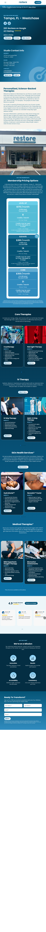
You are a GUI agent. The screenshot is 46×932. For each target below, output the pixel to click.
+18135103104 (8, 70)
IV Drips (17, 38)
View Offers (32, 7)
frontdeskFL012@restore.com (12, 72)
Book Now (8, 75)
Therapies (8, 38)
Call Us (16, 75)
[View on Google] (3, 612)
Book (38, 2)
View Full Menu (23, 467)
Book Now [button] (8, 363)
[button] (1, 618)
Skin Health (26, 38)
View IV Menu (23, 392)
